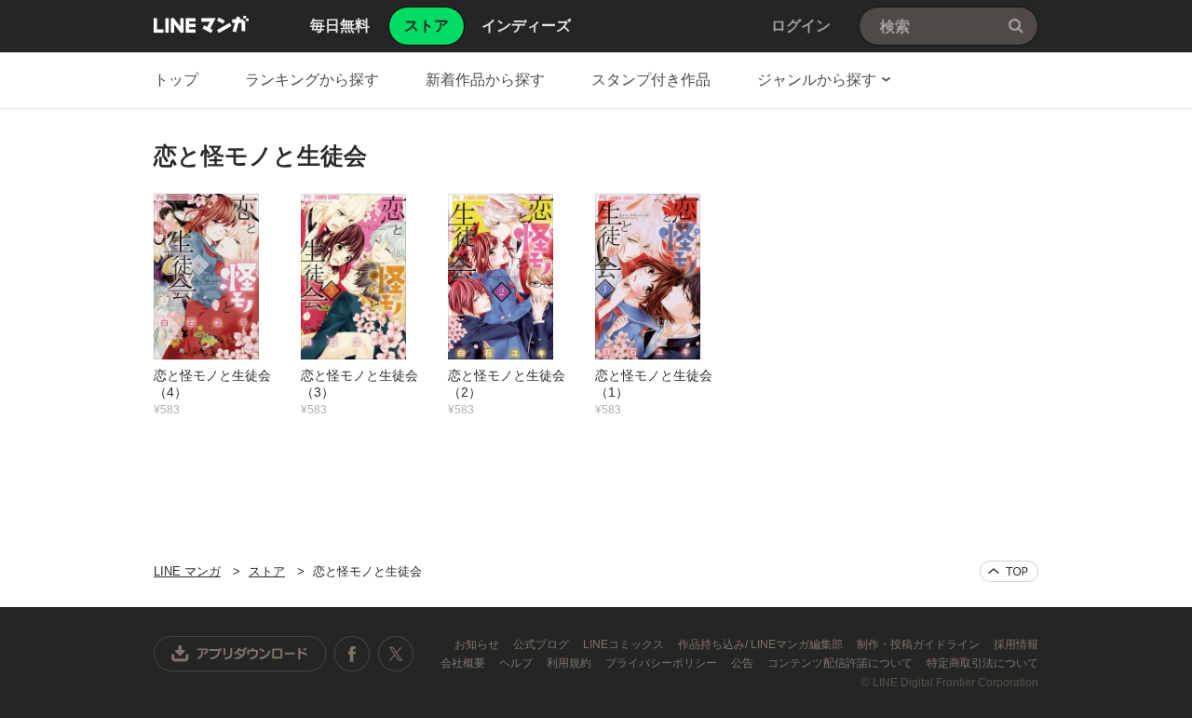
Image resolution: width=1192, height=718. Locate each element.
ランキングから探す (312, 80)
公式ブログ (542, 644)
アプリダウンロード (240, 653)
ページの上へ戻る (1009, 571)
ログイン (801, 26)
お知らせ (478, 644)
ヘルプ (517, 663)
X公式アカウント (395, 653)
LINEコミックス (625, 644)
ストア (267, 571)
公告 (743, 663)
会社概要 (464, 663)
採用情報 (1016, 644)
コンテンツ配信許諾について (841, 663)
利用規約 (570, 663)
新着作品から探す (485, 80)
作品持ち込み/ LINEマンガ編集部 (762, 644)
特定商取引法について (982, 663)
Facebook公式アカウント (352, 653)
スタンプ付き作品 (651, 80)
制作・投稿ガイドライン (919, 644)
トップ (176, 80)
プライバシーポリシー (662, 663)
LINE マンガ (201, 24)
